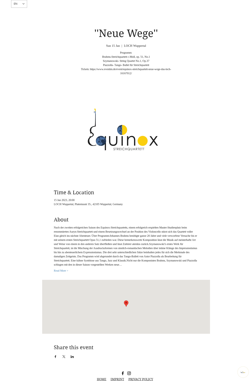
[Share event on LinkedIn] (72, 356)
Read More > (61, 270)
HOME (101, 379)
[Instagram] (129, 373)
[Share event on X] (63, 356)
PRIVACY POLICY (140, 379)
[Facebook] (122, 373)
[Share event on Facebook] (55, 356)
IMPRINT (117, 379)
